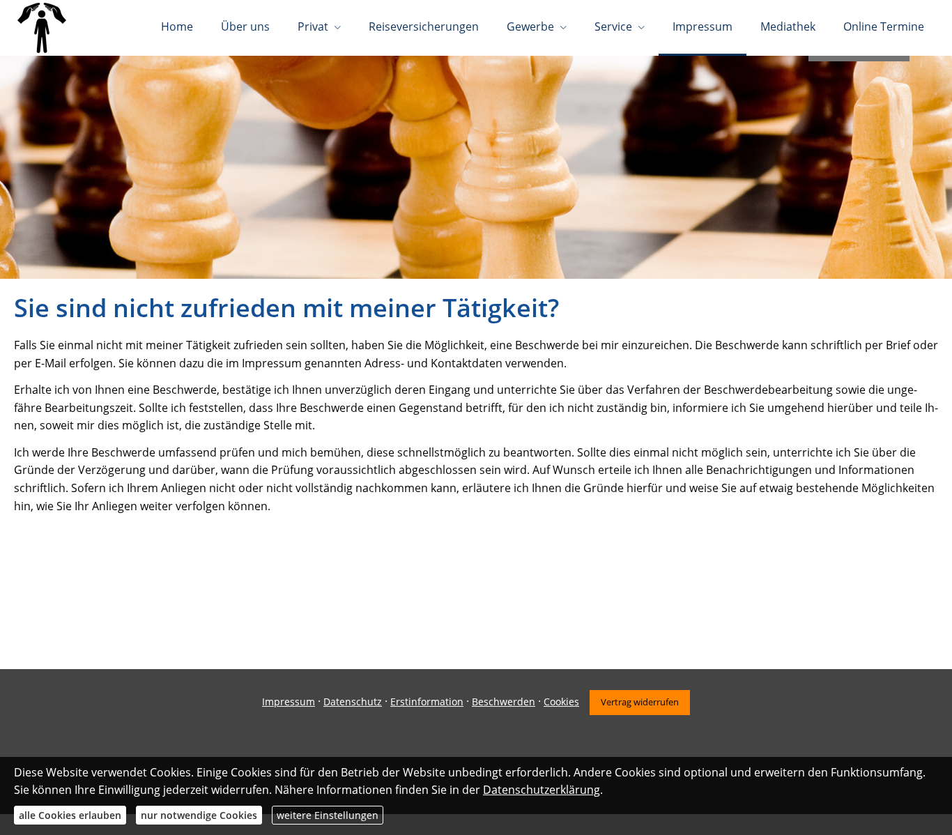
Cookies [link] (561, 701)
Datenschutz (352, 701)
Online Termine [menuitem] (883, 26)
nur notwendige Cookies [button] (199, 815)
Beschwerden (503, 701)
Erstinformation (426, 701)
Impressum (288, 701)
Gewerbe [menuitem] (530, 26)
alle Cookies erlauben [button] (70, 815)
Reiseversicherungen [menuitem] (424, 26)
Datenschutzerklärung (541, 789)
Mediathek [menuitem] (787, 26)
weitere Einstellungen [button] (327, 815)
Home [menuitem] (177, 26)
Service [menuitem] (613, 26)
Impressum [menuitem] (702, 26)
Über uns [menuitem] (245, 26)
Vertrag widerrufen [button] (640, 702)
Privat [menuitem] (313, 26)
